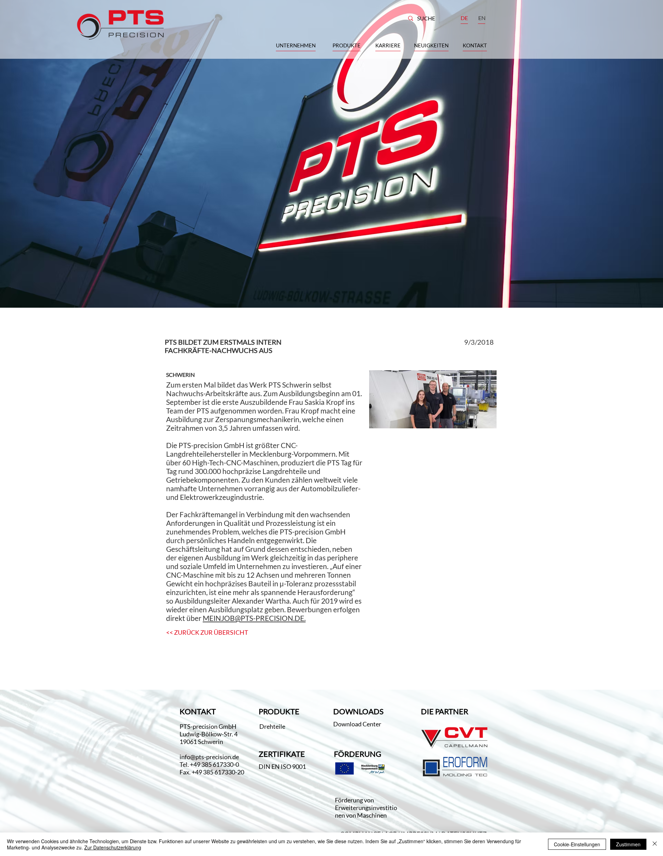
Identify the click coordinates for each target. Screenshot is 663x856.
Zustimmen (628, 844)
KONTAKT (475, 45)
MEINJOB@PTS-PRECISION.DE (253, 618)
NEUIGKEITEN (431, 45)
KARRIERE (388, 45)
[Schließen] (655, 844)
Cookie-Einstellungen (577, 844)
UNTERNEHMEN (296, 45)
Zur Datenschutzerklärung (112, 847)
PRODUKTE (347, 45)
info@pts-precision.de (209, 757)
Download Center (357, 724)
